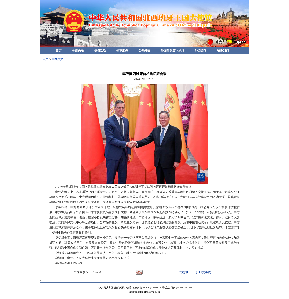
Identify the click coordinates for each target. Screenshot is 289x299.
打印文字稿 (203, 272)
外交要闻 (201, 50)
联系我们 (223, 50)
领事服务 (122, 50)
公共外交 (144, 50)
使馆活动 (100, 50)
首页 (59, 50)
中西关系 (78, 50)
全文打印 (184, 272)
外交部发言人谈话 (172, 50)
